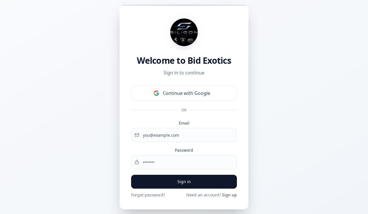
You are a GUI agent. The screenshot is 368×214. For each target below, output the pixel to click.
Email (184, 123)
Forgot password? (148, 195)
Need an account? (211, 195)
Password (184, 150)
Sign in (184, 181)
